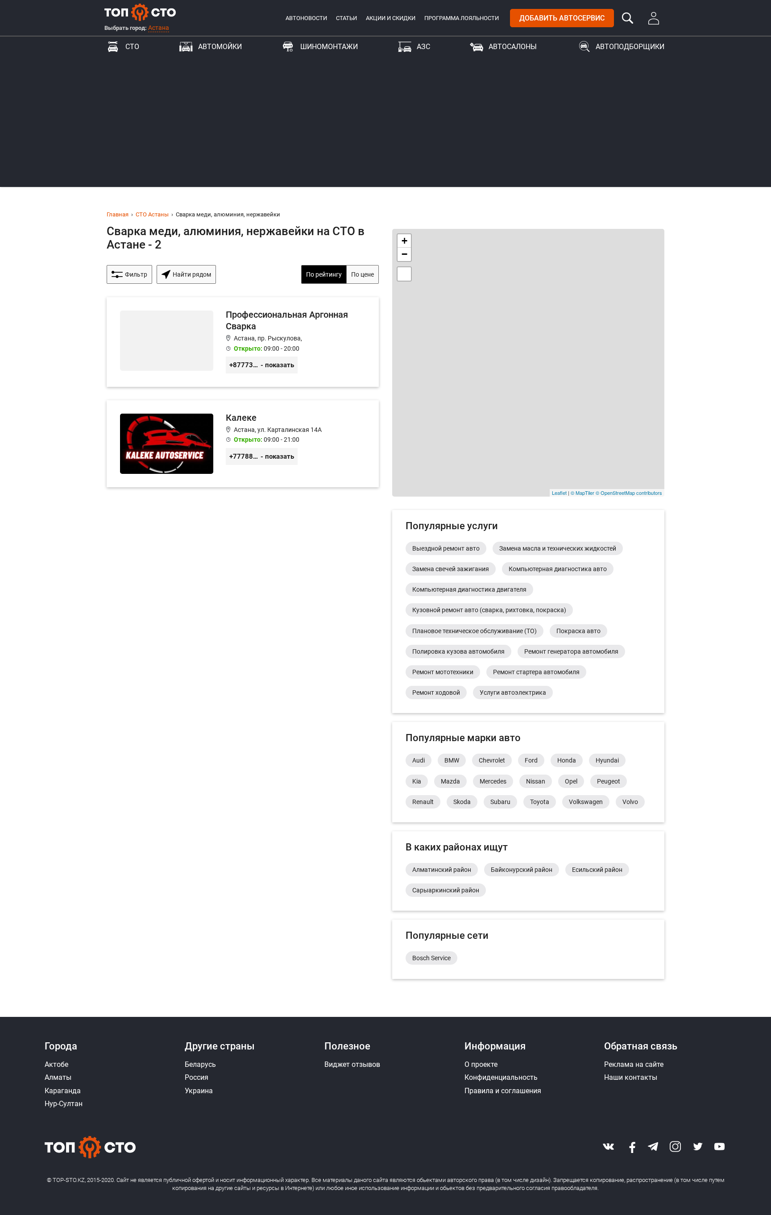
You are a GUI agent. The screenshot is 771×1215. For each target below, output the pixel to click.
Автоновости (306, 18)
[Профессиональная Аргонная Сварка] (243, 342)
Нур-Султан (64, 1103)
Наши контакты (630, 1077)
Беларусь (200, 1064)
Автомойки (220, 46)
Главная (117, 214)
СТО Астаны (152, 214)
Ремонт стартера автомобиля (536, 672)
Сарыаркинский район (445, 890)
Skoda (462, 801)
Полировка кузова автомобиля (458, 651)
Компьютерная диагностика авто (558, 568)
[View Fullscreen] (404, 274)
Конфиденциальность (501, 1077)
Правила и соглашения (502, 1090)
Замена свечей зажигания (450, 568)
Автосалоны (513, 46)
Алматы (58, 1077)
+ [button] (404, 240)
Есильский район (597, 869)
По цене (362, 274)
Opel (571, 781)
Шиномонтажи (329, 46)
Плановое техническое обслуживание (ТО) (474, 630)
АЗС (423, 46)
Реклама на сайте (633, 1064)
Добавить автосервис (562, 18)
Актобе (56, 1064)
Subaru (500, 801)
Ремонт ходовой (436, 692)
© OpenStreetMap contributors (629, 492)
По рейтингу (324, 274)
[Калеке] (243, 443)
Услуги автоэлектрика (513, 692)
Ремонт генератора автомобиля (571, 651)
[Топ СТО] (140, 12)
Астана (158, 27)
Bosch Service (431, 958)
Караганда (63, 1090)
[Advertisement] (385, 124)
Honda (566, 760)
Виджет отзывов (352, 1064)
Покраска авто (578, 630)
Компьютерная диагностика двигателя (469, 589)
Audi (418, 760)
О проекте (480, 1064)
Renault (423, 801)
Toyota (539, 801)
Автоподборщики (630, 46)
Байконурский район (521, 869)
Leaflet (559, 492)
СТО (132, 46)
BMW (451, 760)
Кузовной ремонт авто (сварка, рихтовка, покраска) (489, 610)
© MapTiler (582, 492)
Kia (416, 781)
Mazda (450, 781)
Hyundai (607, 760)
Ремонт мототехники (442, 672)
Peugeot (608, 781)
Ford (531, 760)
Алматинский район (441, 869)
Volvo (630, 801)
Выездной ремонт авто (446, 548)
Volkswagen (586, 801)
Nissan (535, 781)
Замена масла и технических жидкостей (557, 548)
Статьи (346, 18)
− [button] (404, 254)
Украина (199, 1090)
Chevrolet (492, 760)
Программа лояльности (461, 18)
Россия (196, 1077)
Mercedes (493, 781)
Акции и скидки (390, 18)
